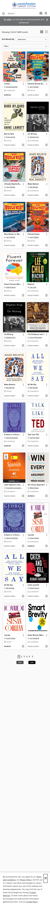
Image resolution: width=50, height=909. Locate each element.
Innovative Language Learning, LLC (14, 488)
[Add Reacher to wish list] (46, 295)
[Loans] (41, 14)
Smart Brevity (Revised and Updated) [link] (37, 635)
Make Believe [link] (33, 184)
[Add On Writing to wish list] (46, 145)
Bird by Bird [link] (9, 134)
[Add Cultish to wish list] (23, 95)
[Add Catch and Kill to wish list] (46, 596)
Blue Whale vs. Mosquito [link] (13, 234)
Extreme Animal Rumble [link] (37, 84)
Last (31, 662)
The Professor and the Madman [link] (37, 334)
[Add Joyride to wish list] (46, 546)
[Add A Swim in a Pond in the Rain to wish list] (23, 446)
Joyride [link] (31, 535)
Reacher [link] (31, 284)
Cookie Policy (32, 902)
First (20, 662)
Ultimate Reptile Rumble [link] (13, 184)
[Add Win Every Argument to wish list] (46, 496)
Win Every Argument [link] (36, 485)
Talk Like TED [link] (33, 435)
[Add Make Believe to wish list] (46, 195)
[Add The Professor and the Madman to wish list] (46, 345)
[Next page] (32, 656)
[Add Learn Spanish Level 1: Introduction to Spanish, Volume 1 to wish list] (23, 496)
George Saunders (12, 438)
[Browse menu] (46, 13)
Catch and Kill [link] (33, 585)
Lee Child (33, 287)
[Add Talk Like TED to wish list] (46, 446)
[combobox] (20, 13)
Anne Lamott (10, 137)
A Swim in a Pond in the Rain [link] (13, 435)
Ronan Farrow (34, 588)
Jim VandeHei (34, 638)
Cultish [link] (7, 84)
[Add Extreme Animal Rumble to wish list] (46, 95)
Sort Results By (8, 39)
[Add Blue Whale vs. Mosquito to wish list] (23, 245)
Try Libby (7, 19)
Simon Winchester (36, 338)
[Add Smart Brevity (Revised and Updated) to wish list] (46, 646)
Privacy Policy (26, 880)
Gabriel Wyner (11, 287)
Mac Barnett (34, 187)
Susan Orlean (34, 538)
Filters (6, 46)
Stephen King (34, 137)
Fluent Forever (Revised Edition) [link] (13, 284)
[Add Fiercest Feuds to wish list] (46, 245)
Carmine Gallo (34, 438)
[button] (41, 32)
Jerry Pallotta (34, 87)
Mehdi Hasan (34, 488)
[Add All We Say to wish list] (46, 396)
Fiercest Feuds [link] (33, 234)
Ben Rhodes (34, 388)
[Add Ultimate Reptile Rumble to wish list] (23, 195)
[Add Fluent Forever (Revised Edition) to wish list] (23, 295)
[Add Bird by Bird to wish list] (23, 145)
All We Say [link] (32, 385)
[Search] (3, 13)
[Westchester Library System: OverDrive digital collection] (25, 5)
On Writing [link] (32, 134)
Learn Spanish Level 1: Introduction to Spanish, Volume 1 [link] (13, 485)
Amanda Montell (11, 87)
